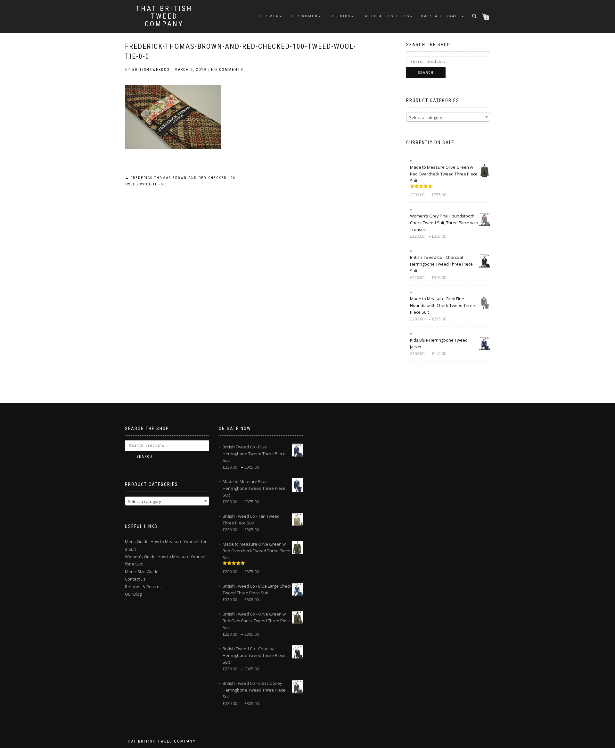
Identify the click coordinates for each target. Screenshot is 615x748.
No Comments (227, 69)
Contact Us (135, 579)
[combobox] (448, 117)
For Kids (340, 16)
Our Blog (133, 594)
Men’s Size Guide (142, 571)
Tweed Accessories (386, 16)
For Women (304, 16)
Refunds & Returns (143, 587)
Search (426, 73)
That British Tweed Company (164, 16)
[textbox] (448, 117)
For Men (269, 16)
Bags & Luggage (441, 16)
